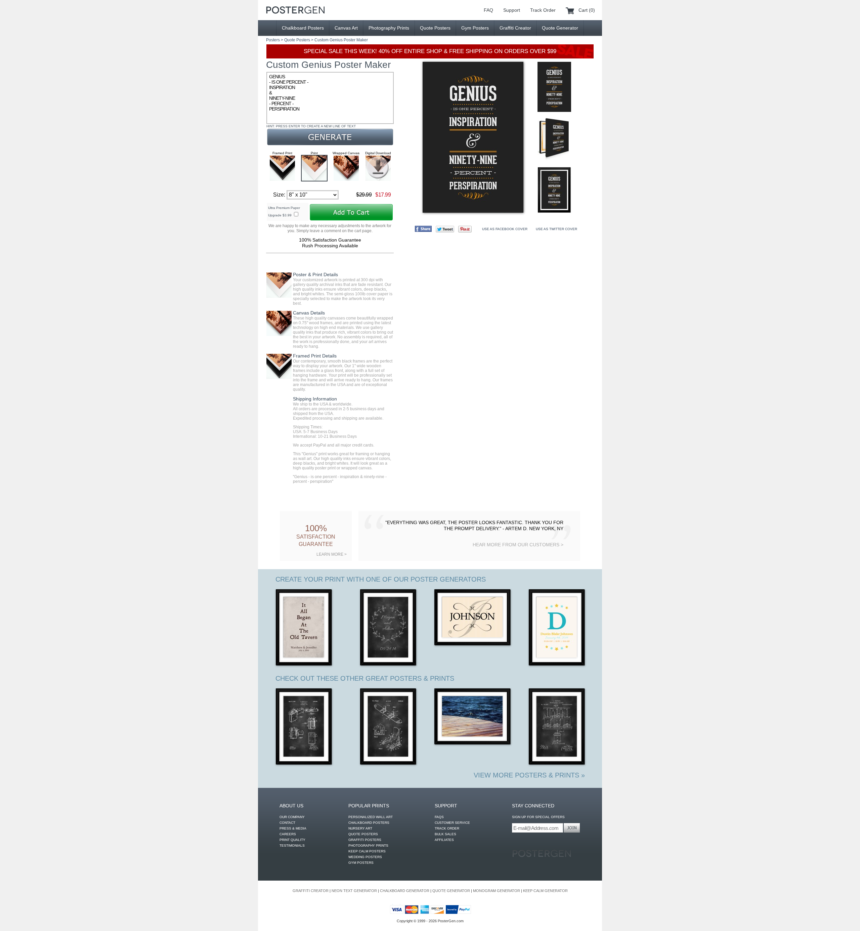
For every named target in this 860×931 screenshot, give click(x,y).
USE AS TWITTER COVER (556, 229)
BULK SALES (445, 834)
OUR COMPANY (292, 817)
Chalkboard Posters (303, 28)
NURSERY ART (360, 828)
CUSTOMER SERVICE (452, 822)
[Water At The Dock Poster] (473, 717)
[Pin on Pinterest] (465, 229)
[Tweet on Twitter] (445, 229)
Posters (273, 40)
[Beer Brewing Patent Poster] (557, 727)
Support (511, 10)
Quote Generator (560, 28)
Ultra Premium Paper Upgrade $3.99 (284, 211)
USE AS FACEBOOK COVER (504, 229)
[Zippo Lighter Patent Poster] (304, 727)
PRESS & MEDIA (293, 828)
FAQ (488, 10)
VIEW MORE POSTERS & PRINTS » (529, 775)
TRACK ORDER (447, 828)
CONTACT (287, 822)
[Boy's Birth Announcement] (557, 628)
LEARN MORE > (331, 554)
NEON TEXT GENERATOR (354, 891)
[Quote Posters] (295, 10)
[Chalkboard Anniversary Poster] (388, 628)
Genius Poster (342, 40)
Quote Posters (435, 28)
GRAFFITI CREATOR (311, 891)
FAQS (439, 817)
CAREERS (288, 834)
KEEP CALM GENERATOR (545, 891)
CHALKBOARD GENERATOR (404, 891)
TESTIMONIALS (292, 845)
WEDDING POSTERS (365, 857)
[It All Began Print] (304, 628)
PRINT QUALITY (292, 840)
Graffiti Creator (515, 28)
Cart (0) (586, 10)
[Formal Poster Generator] (473, 618)
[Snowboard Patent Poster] (388, 727)
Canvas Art (346, 28)
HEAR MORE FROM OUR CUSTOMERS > (518, 544)
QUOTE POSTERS (363, 834)
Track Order (543, 10)
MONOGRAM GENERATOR (496, 891)
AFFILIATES (444, 840)
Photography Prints (389, 28)
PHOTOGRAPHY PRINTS (368, 845)
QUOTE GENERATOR (451, 891)
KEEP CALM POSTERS (367, 851)
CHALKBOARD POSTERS (368, 822)
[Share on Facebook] (423, 229)
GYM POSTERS (361, 862)
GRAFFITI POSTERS (364, 840)
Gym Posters (475, 28)
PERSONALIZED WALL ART (370, 817)
